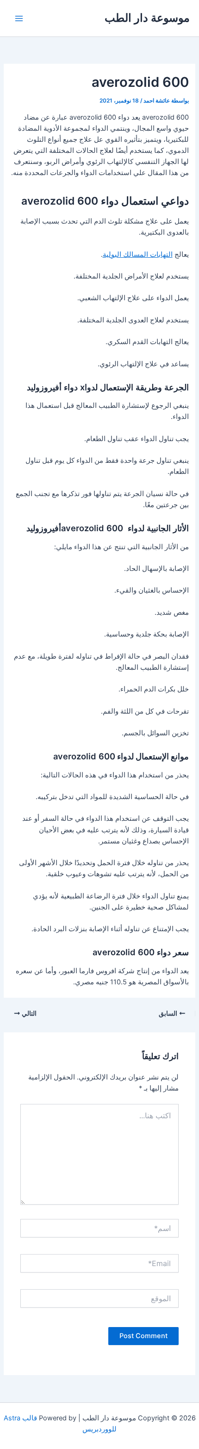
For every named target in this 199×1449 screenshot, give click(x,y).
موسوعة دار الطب (147, 17)
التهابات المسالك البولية (138, 254)
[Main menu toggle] (19, 18)
